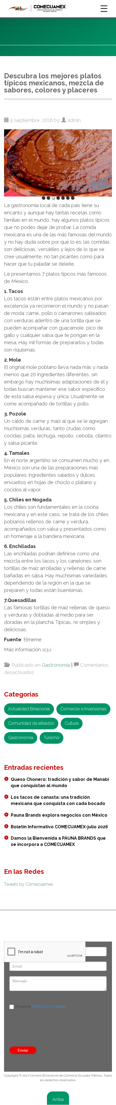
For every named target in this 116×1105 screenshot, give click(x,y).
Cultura (72, 723)
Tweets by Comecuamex (28, 884)
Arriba (58, 1099)
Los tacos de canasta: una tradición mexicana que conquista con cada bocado (58, 800)
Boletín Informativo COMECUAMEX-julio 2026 (59, 826)
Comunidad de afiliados (31, 723)
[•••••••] (58, 161)
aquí (47, 649)
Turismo (51, 737)
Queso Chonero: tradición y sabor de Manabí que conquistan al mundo (60, 782)
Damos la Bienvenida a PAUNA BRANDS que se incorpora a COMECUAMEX (58, 841)
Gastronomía (56, 665)
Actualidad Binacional (29, 708)
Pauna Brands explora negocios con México (59, 815)
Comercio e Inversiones (83, 708)
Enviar (23, 1050)
